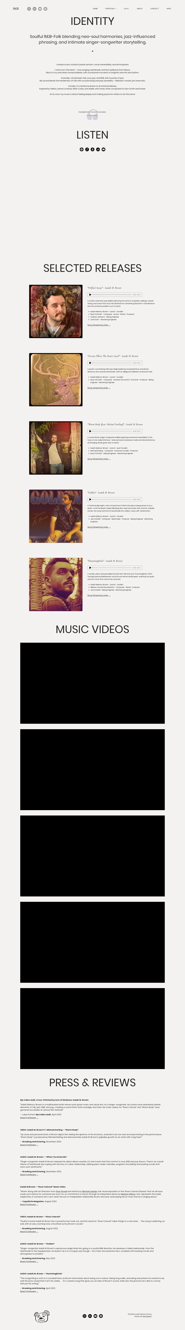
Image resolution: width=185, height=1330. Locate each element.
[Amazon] (92, 149)
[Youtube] (40, 9)
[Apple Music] (87, 149)
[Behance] (34, 9)
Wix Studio (147, 1316)
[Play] (90, 295)
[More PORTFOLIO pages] (115, 8)
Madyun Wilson (128, 1194)
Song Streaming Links (97, 325)
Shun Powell (62, 1191)
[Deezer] (98, 149)
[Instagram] (29, 9)
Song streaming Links (97, 388)
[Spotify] (45, 9)
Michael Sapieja (89, 1191)
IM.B (16, 9)
